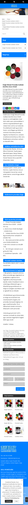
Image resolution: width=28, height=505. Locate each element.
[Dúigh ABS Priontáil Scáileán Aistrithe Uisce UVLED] (9, 416)
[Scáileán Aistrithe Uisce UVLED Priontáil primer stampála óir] (19, 429)
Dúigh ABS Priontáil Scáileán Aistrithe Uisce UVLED (9, 423)
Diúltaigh (8, 501)
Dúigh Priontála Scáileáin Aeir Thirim (12, 48)
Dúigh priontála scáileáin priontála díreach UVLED (13, 346)
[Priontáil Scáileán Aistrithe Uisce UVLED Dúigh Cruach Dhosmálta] (9, 429)
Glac (16, 501)
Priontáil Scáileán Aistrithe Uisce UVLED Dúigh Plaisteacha (19, 423)
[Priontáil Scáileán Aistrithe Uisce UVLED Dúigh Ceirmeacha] (19, 402)
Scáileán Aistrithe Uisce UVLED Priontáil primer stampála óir (19, 436)
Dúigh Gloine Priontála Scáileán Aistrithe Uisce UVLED (9, 409)
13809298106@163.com (14, 458)
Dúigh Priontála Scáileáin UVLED (10, 21)
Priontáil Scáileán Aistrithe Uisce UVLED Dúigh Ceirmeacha (19, 409)
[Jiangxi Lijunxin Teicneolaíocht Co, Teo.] (14, 5)
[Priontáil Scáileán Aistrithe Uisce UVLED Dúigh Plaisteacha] (19, 416)
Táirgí (8, 19)
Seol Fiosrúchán (7, 103)
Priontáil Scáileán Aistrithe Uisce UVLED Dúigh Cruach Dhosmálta (9, 436)
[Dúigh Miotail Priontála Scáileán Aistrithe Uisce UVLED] (13, 71)
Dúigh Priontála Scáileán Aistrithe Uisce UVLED (12, 24)
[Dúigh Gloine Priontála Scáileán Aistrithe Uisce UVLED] (9, 402)
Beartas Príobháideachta (12, 498)
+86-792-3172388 (7, 455)
